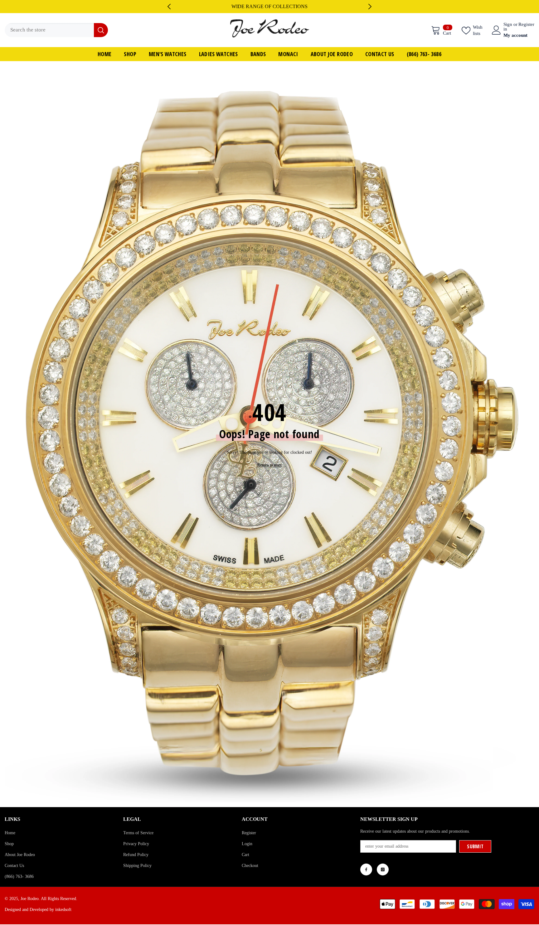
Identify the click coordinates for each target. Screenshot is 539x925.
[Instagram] (383, 869)
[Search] (56, 30)
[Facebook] (366, 869)
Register (526, 24)
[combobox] (49, 30)
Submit (475, 846)
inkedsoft (63, 909)
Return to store (269, 465)
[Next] (370, 6)
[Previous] (169, 6)
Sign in (507, 26)
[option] (269, 6)
